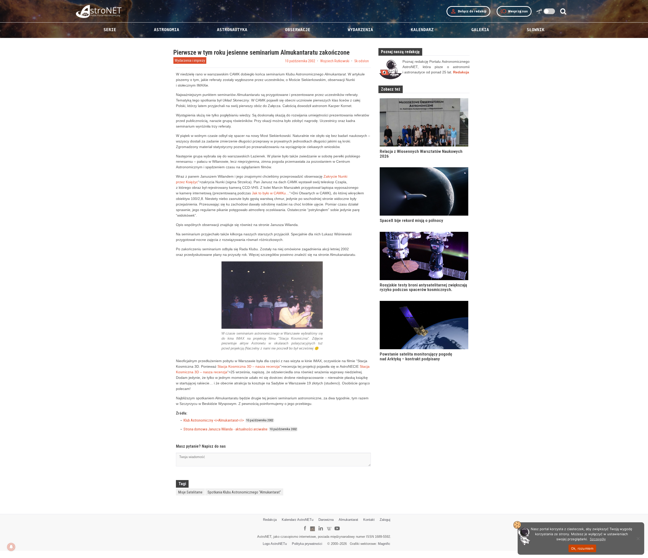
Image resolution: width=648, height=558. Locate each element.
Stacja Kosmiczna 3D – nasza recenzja (248, 366)
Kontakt (369, 520)
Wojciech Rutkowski (334, 61)
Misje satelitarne (190, 492)
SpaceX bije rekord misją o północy (411, 220)
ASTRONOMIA (166, 29)
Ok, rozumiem (582, 548)
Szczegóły (598, 539)
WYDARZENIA (360, 29)
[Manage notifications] (11, 547)
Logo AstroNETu (275, 544)
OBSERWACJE (297, 29)
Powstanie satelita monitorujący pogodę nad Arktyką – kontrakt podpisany (416, 356)
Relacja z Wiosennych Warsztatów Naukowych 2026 (421, 154)
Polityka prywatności (307, 544)
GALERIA (480, 29)
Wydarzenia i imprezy (190, 60)
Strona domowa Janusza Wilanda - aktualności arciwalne (226, 429)
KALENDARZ (422, 29)
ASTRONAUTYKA (232, 29)
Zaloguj (385, 520)
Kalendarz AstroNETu (297, 520)
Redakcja (270, 520)
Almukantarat (348, 520)
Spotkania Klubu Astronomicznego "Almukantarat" (244, 492)
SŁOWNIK (535, 29)
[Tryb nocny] (549, 11)
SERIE (110, 29)
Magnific (384, 544)
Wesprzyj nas (514, 11)
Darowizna (326, 520)
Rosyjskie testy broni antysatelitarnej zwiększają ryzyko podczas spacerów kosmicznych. (423, 287)
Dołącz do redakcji (468, 11)
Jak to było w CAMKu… (270, 193)
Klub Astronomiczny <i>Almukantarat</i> (214, 420)
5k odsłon (362, 61)
